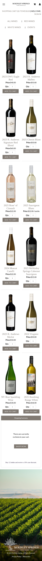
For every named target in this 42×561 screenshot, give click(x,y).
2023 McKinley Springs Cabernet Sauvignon (31, 271)
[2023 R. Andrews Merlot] (10, 312)
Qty (7, 86)
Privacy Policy (16, 556)
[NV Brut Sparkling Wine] (10, 375)
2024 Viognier (31, 334)
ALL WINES (12, 21)
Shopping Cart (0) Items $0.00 (16, 11)
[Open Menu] (3, 4)
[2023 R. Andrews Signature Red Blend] (10, 117)
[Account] (40, 4)
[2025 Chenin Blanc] (31, 117)
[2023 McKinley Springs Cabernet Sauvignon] (31, 246)
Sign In (37, 14)
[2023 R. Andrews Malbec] (31, 54)
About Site (26, 556)
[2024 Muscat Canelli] (10, 246)
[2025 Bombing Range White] (31, 375)
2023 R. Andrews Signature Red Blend (10, 142)
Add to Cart (11, 91)
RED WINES (29, 21)
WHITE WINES (14, 27)
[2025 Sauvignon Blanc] (31, 183)
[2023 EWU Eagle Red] (10, 54)
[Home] (21, 6)
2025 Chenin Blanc (31, 139)
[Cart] (35, 4)
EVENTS (31, 27)
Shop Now (21, 446)
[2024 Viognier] (31, 312)
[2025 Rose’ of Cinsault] (10, 183)
